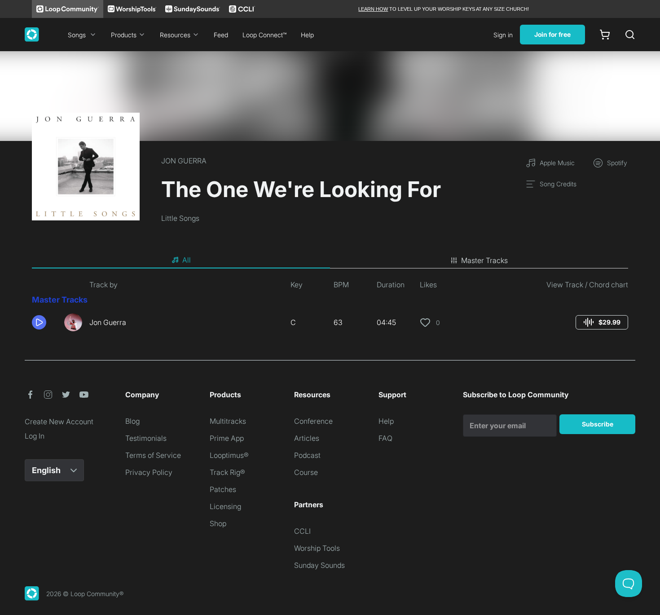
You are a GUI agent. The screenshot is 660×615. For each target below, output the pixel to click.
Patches (223, 489)
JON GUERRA (184, 160)
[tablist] (330, 260)
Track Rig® (227, 472)
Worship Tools (317, 548)
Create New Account (59, 421)
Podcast (307, 455)
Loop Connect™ (264, 35)
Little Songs (180, 218)
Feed (221, 35)
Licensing (225, 506)
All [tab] (186, 259)
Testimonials (146, 438)
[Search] (630, 34)
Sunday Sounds (319, 565)
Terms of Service (153, 455)
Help (307, 35)
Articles (306, 438)
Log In (34, 435)
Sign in (503, 35)
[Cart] (604, 34)
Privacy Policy (148, 472)
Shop (218, 523)
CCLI (302, 531)
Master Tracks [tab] (484, 260)
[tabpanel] (330, 308)
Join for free (552, 34)
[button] (44, 322)
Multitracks (228, 421)
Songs (77, 35)
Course (306, 472)
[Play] (39, 322)
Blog (132, 421)
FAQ (385, 438)
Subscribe (597, 424)
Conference (313, 421)
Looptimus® (229, 455)
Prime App (227, 438)
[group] (602, 322)
